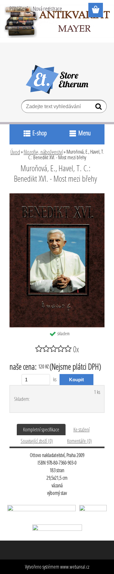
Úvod (15, 152)
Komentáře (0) (79, 440)
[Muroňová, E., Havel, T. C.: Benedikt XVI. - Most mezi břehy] (57, 195)
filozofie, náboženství (43, 152)
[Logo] (57, 79)
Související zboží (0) (37, 440)
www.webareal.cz (74, 566)
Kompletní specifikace (41, 429)
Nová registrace (47, 8)
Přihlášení (19, 8)
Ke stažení (81, 429)
